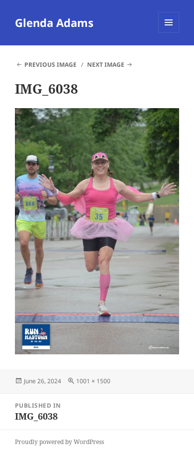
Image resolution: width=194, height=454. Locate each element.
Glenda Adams (54, 22)
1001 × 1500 (93, 381)
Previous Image (50, 64)
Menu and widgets (169, 32)
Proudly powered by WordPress (59, 442)
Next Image (105, 64)
